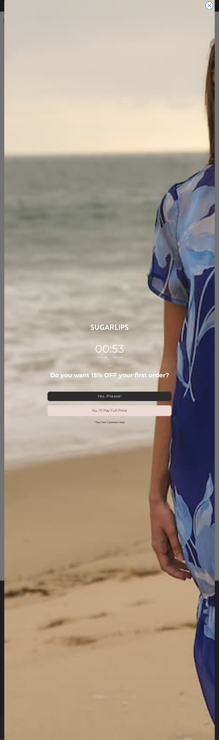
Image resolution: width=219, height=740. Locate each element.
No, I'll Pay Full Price (109, 411)
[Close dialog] (209, 5)
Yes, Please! (110, 396)
